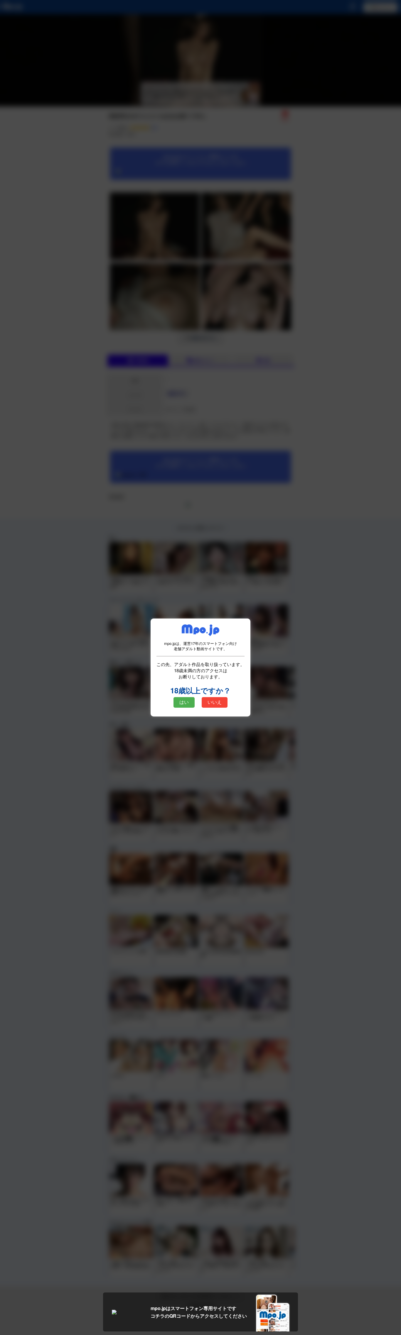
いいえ (215, 702)
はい (184, 702)
